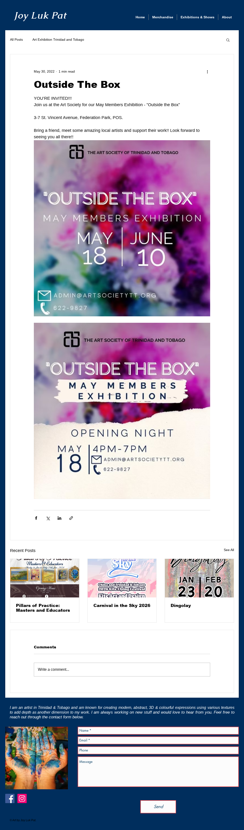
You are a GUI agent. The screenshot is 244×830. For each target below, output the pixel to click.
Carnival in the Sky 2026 (121, 605)
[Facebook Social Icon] (10, 798)
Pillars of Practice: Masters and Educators (43, 608)
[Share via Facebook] (36, 518)
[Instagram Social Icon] (22, 798)
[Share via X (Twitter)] (48, 518)
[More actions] (207, 71)
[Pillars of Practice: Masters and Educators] (44, 578)
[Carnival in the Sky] (122, 578)
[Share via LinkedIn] (59, 518)
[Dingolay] (199, 578)
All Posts (16, 39)
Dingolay (181, 605)
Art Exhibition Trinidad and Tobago (58, 39)
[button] (228, 40)
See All (229, 550)
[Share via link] (71, 518)
